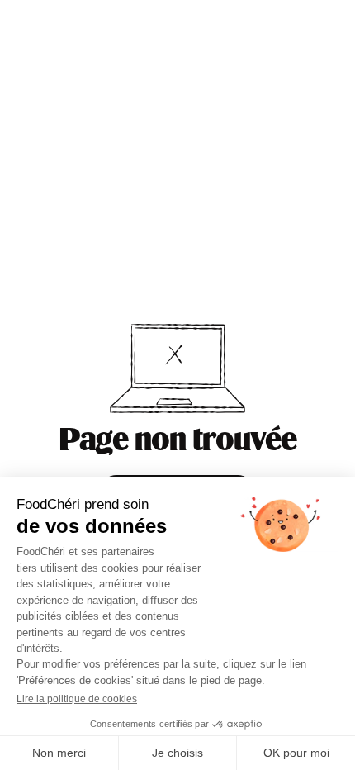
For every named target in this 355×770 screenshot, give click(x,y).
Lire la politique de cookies (77, 699)
